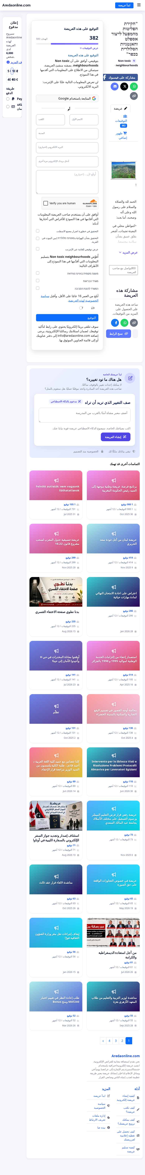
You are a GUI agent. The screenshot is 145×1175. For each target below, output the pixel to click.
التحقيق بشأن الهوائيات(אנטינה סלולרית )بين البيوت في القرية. (70, 239)
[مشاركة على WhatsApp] (134, 86)
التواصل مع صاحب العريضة (124, 270)
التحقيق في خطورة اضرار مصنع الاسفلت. (77, 231)
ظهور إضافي (121, 135)
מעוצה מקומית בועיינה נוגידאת (82, 273)
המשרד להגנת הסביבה (86, 288)
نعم (93, 307)
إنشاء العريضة (113, 437)
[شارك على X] (124, 86)
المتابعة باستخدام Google (74, 98)
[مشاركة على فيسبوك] (115, 323)
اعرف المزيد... (19, 62)
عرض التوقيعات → (88, 48)
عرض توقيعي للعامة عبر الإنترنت (81, 249)
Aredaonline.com (16, 5)
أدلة (137, 1088)
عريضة (118, 108)
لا (82, 307)
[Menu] (139, 5)
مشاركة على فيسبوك (122, 77)
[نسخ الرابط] (134, 96)
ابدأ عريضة (124, 5)
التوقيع (92, 318)
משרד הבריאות (90, 281)
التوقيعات (121, 123)
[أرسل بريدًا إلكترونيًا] (115, 86)
